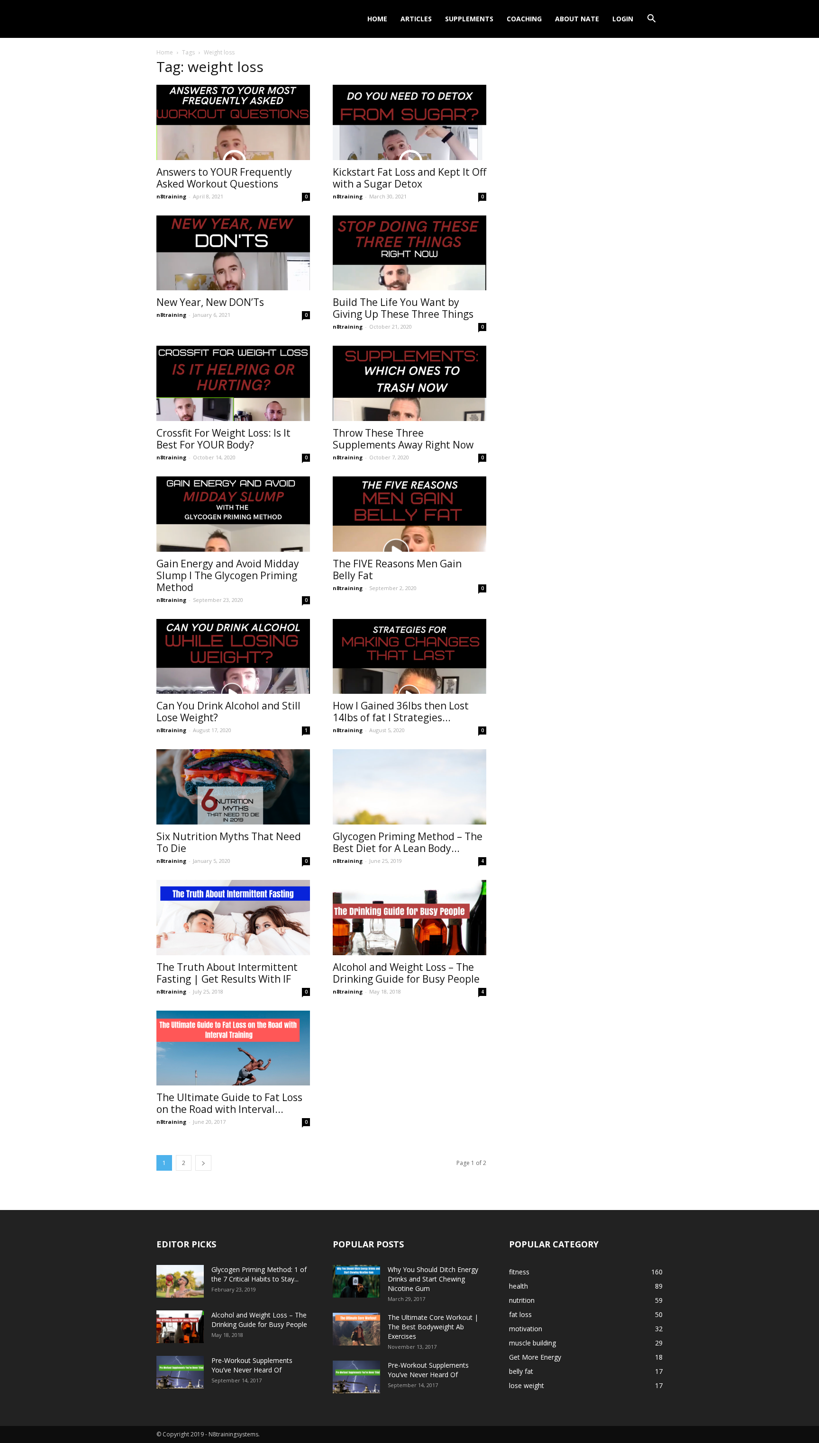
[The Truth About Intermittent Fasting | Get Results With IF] (233, 917)
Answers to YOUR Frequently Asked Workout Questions (224, 177)
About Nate (577, 18)
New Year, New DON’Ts (210, 302)
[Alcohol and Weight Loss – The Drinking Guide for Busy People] (409, 917)
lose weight (526, 1385)
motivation (525, 1328)
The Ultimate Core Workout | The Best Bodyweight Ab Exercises (433, 1327)
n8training (171, 196)
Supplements (469, 18)
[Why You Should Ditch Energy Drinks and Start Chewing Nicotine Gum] (356, 1281)
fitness (519, 1271)
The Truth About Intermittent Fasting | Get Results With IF (227, 973)
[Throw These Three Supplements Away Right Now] (409, 383)
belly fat (521, 1371)
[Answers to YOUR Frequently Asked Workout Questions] (233, 122)
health (518, 1286)
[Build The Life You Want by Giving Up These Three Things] (409, 253)
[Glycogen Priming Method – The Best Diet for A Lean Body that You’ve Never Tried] (409, 787)
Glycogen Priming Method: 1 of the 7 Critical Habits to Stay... (259, 1274)
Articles (416, 18)
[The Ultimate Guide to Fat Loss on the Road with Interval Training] (233, 1048)
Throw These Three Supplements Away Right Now (403, 438)
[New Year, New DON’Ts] (233, 253)
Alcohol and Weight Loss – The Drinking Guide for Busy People (406, 973)
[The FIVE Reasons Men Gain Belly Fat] (409, 514)
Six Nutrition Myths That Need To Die (228, 842)
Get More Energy (535, 1357)
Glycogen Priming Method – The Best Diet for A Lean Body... (407, 842)
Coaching (524, 18)
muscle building (532, 1342)
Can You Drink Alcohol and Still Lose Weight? (228, 711)
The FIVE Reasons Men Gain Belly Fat (397, 569)
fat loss (520, 1314)
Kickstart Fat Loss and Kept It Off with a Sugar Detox (409, 177)
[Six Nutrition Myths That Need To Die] (233, 787)
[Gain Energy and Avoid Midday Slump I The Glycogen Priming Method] (233, 514)
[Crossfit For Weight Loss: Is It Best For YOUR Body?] (233, 383)
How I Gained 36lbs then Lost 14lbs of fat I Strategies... (401, 711)
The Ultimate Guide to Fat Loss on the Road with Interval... (229, 1103)
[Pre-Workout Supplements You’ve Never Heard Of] (180, 1372)
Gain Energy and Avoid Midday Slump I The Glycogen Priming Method (227, 575)
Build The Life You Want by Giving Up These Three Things (403, 308)
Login (622, 18)
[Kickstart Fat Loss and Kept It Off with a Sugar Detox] (409, 122)
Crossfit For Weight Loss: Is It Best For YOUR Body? (223, 438)
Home (377, 18)
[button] (651, 19)
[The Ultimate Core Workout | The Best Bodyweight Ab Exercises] (356, 1329)
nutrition (522, 1300)
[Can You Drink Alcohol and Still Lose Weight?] (233, 656)
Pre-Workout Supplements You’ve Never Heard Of (251, 1365)
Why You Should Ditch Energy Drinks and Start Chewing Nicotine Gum (433, 1279)
